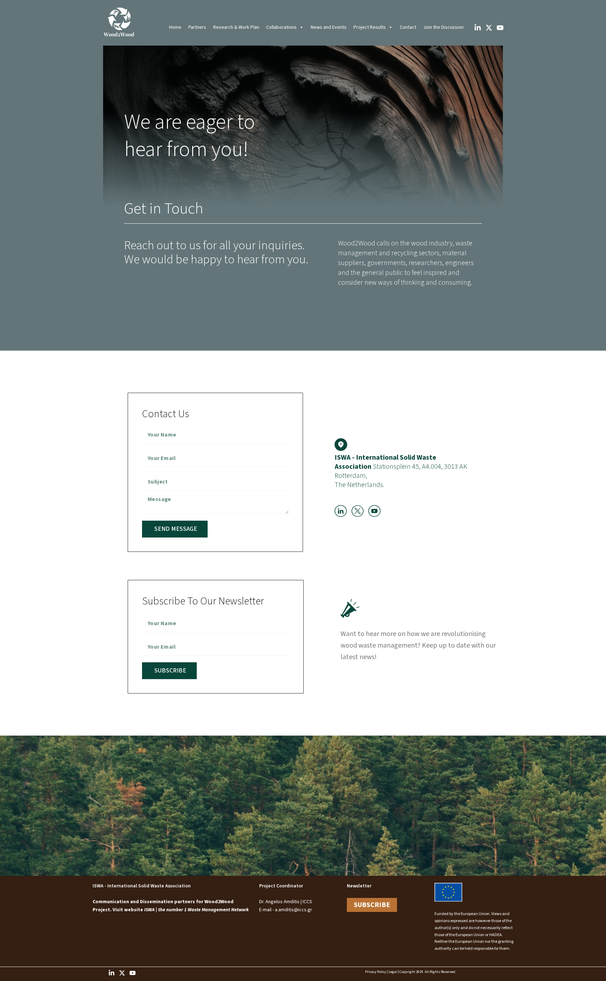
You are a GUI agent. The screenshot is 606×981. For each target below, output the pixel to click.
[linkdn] (111, 973)
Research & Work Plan (236, 27)
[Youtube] (132, 973)
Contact (408, 27)
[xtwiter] (122, 973)
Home (175, 27)
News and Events (328, 27)
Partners (197, 27)
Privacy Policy (375, 971)
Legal (393, 971)
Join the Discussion (443, 27)
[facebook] (477, 27)
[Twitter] (488, 27)
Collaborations (281, 27)
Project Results (370, 27)
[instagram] (500, 27)
